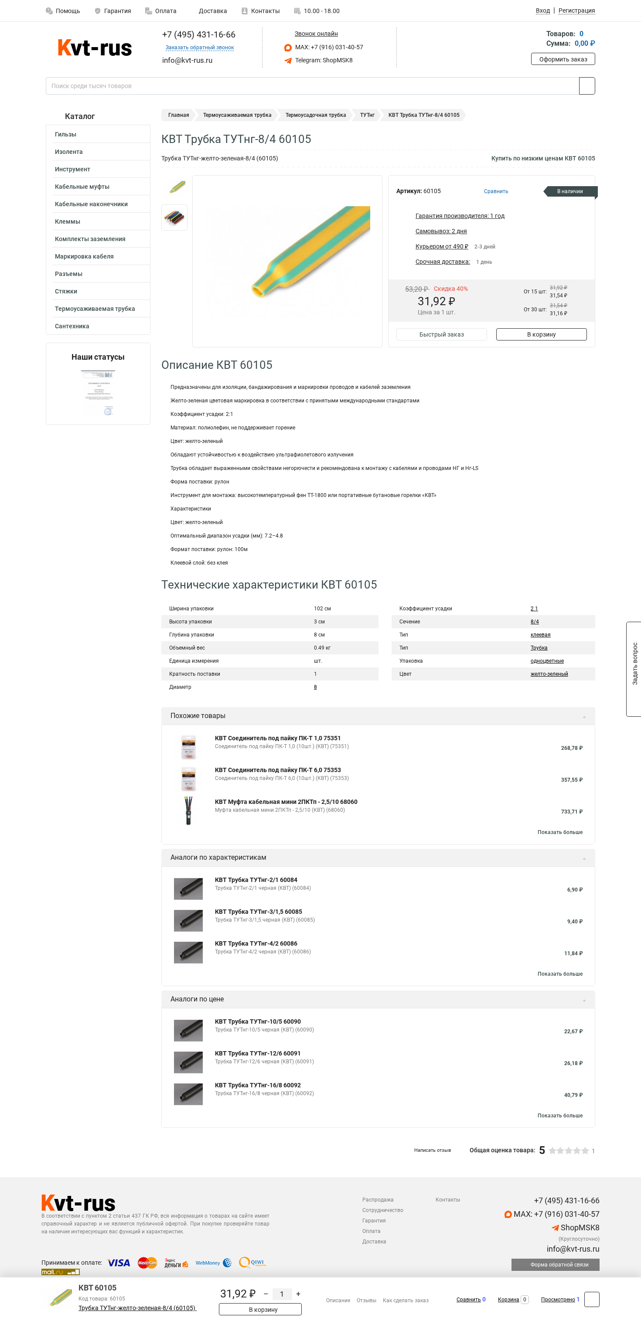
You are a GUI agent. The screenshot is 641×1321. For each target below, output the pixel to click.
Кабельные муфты (82, 186)
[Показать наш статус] (98, 393)
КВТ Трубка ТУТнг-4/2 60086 (256, 943)
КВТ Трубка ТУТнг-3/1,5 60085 (258, 911)
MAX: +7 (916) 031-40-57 (328, 47)
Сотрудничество (382, 1210)
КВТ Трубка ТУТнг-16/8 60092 (258, 1085)
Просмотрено (558, 1300)
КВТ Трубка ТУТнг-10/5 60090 (258, 1021)
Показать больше (560, 832)
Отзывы (366, 1300)
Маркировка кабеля (84, 256)
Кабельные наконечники (91, 204)
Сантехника (72, 326)
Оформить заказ (563, 59)
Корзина (508, 1300)
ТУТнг (367, 115)
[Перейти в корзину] (537, 39)
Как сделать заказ (406, 1300)
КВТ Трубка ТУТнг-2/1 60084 (256, 879)
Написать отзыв (432, 1150)
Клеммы (67, 221)
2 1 (534, 609)
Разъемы (68, 273)
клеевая (541, 635)
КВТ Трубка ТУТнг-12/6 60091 (258, 1053)
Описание (338, 1300)
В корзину (541, 334)
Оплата (166, 10)
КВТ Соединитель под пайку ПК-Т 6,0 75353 (278, 769)
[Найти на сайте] (587, 86)
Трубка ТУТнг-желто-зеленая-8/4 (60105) (137, 1308)
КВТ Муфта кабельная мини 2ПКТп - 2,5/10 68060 (286, 801)
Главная (178, 115)
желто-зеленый (549, 674)
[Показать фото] (174, 188)
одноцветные (547, 661)
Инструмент (72, 169)
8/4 (535, 622)
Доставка (212, 10)
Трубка (539, 648)
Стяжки (66, 291)
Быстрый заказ (441, 334)
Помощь (68, 10)
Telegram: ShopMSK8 (323, 60)
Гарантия (117, 10)
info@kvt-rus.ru (572, 1248)
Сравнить (469, 1300)
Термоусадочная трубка (316, 115)
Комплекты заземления (90, 238)
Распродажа (378, 1200)
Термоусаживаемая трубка (95, 308)
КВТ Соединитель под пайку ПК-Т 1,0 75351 (278, 738)
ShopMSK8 (579, 1227)
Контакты (265, 10)
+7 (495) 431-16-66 (197, 34)
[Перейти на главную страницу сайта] (95, 47)
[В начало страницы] (592, 1299)
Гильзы (65, 134)
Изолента (69, 151)
